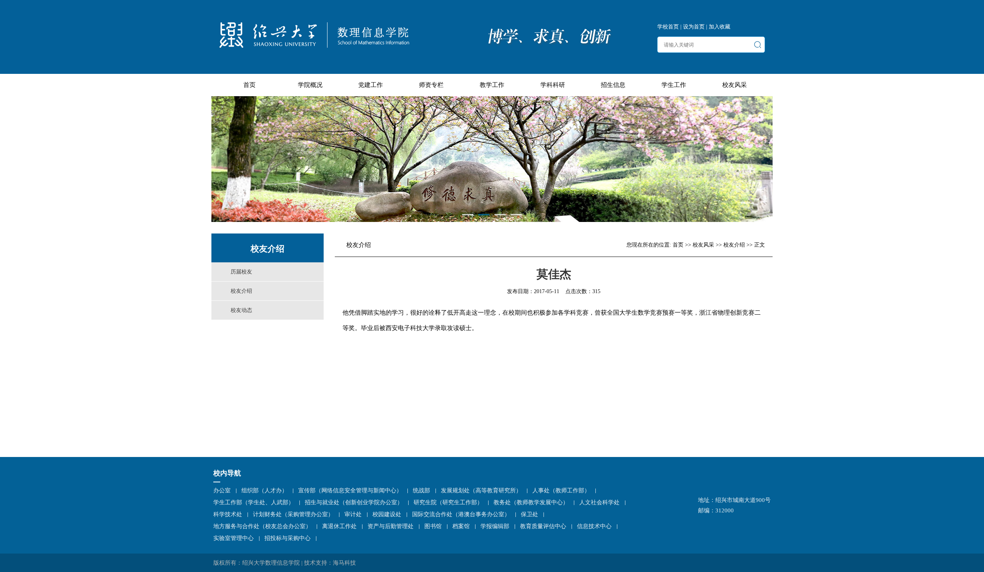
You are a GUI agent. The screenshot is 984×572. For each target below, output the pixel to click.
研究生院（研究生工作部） (448, 502)
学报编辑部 (494, 526)
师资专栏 (431, 85)
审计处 (353, 514)
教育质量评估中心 (543, 526)
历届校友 (241, 272)
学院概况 (310, 85)
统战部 (421, 490)
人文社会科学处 (599, 502)
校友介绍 (241, 291)
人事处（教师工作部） (561, 490)
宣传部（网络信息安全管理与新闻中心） (350, 490)
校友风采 (734, 85)
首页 (249, 85)
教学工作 (492, 85)
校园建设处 (386, 514)
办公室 (222, 490)
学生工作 (674, 85)
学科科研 (552, 85)
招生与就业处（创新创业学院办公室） (354, 502)
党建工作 (370, 85)
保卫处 (529, 514)
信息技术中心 (594, 526)
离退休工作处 (339, 526)
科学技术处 (227, 514)
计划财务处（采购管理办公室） (293, 514)
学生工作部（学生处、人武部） (253, 502)
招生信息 (613, 85)
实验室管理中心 (233, 538)
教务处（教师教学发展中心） (531, 502)
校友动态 (241, 310)
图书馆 (433, 526)
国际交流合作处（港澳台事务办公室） (461, 514)
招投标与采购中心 (287, 538)
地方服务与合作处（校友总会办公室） (262, 526)
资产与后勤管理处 (390, 526)
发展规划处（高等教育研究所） (481, 490)
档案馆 (461, 526)
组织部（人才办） (264, 490)
